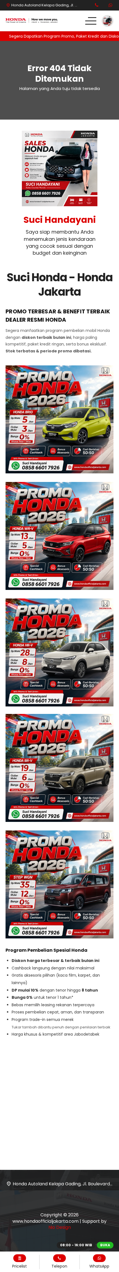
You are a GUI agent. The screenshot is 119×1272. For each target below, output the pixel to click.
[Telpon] (97, 5)
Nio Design (59, 1227)
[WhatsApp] (110, 5)
